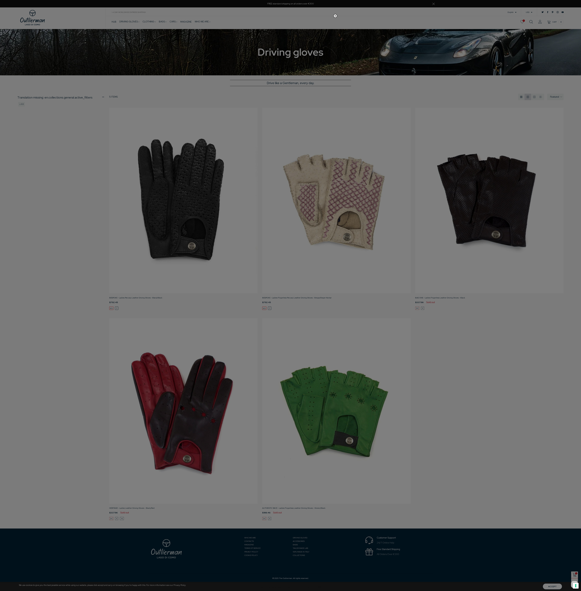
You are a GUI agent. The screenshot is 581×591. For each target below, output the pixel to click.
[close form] (335, 16)
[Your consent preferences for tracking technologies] (576, 586)
